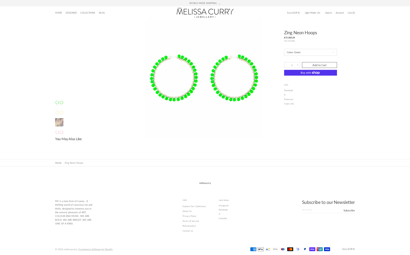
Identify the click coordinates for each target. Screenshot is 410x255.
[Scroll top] (405, 250)
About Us (187, 211)
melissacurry (70, 249)
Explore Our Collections (194, 206)
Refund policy (189, 226)
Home (58, 162)
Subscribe (349, 210)
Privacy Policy (189, 216)
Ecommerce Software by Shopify (95, 249)
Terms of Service (191, 221)
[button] (293, 12)
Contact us (188, 231)
